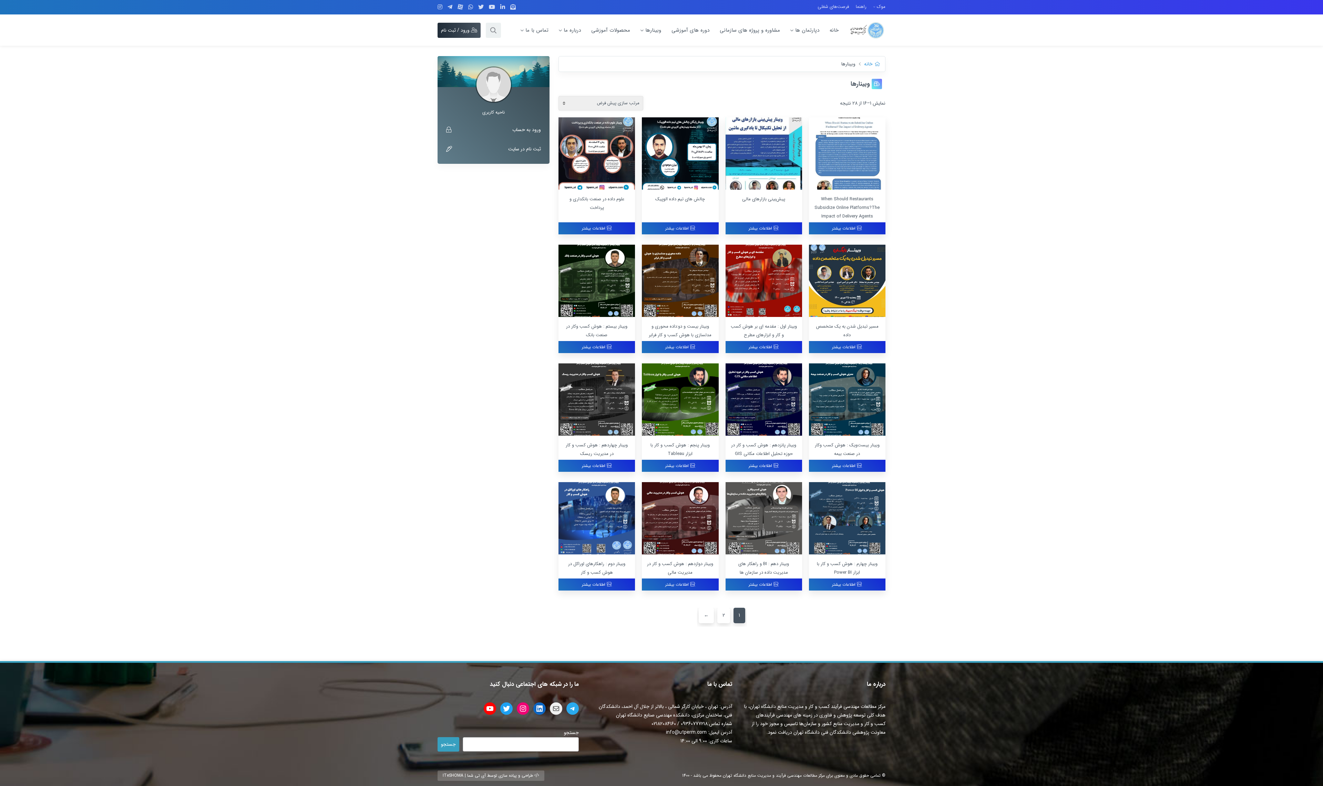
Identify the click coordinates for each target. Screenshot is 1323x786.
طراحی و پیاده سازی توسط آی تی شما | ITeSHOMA (488, 775)
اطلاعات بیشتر (844, 228)
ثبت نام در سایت (524, 149)
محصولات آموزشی (610, 30)
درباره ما (572, 30)
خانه (834, 30)
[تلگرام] (450, 7)
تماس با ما (536, 30)
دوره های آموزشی (690, 30)
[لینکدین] (502, 7)
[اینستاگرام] (440, 7)
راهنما (861, 6)
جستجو (571, 732)
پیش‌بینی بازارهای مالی (763, 199)
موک (881, 6)
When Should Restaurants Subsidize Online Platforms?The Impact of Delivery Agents (847, 207)
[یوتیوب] (492, 7)
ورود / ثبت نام (456, 30)
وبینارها (653, 30)
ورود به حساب (526, 130)
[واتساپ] (470, 7)
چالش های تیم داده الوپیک (680, 199)
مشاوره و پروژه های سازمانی (750, 30)
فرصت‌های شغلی (833, 6)
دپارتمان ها (807, 30)
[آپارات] (460, 7)
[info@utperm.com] (513, 7)
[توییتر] (481, 7)
